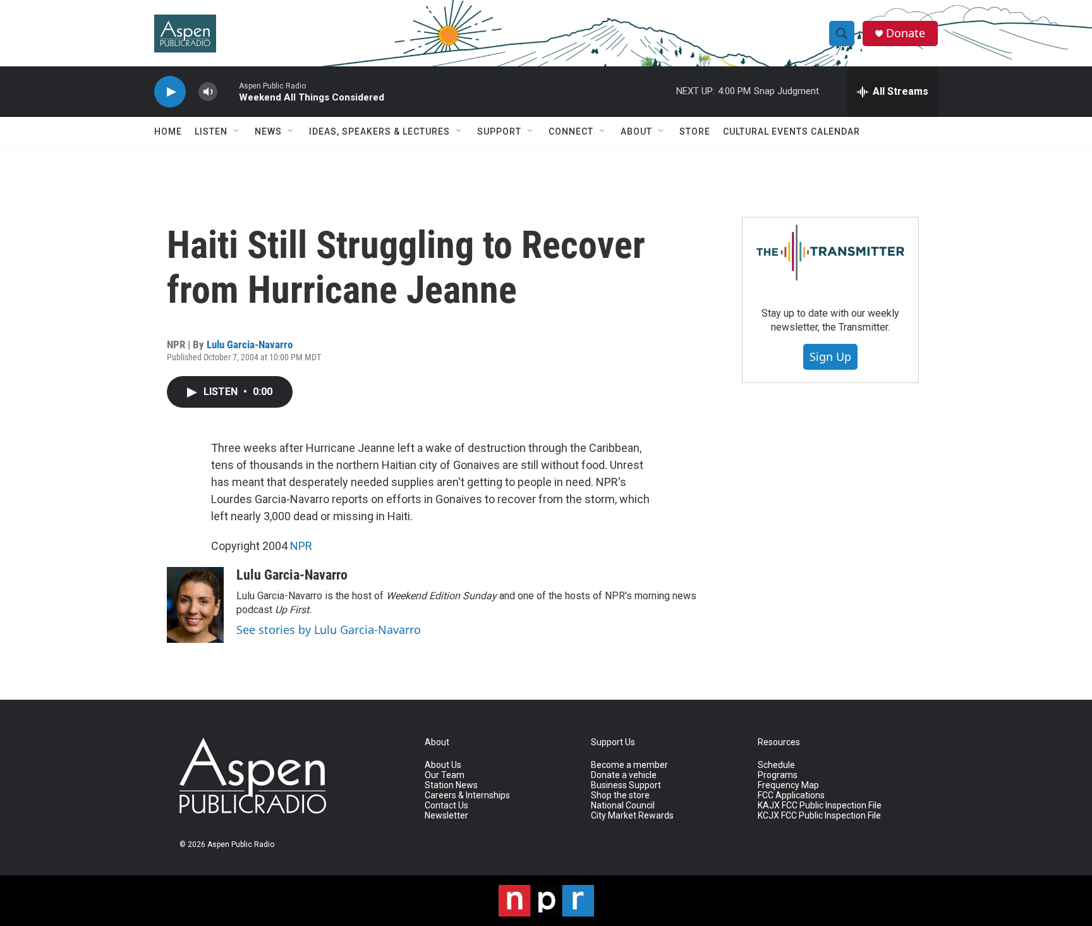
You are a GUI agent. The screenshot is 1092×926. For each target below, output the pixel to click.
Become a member (629, 765)
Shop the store (620, 795)
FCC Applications (791, 795)
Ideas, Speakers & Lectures (379, 131)
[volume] (208, 92)
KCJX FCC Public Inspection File (819, 815)
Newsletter (446, 815)
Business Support (626, 785)
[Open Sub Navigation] (237, 131)
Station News (451, 785)
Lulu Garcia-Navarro (250, 344)
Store (694, 131)
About (636, 131)
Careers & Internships (467, 795)
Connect (571, 131)
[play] (170, 92)
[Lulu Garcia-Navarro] (195, 605)
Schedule (776, 765)
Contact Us (446, 805)
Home (168, 131)
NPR (301, 545)
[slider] (228, 91)
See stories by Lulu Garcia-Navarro (328, 629)
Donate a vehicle (624, 775)
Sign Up (830, 356)
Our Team (444, 775)
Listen (211, 131)
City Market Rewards (632, 815)
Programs (778, 775)
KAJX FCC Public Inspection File (820, 805)
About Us (443, 765)
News (268, 131)
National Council (623, 805)
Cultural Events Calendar (791, 131)
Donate (905, 33)
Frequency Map (788, 785)
